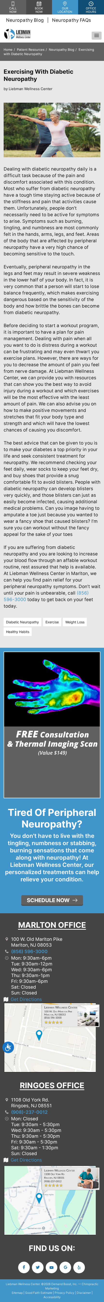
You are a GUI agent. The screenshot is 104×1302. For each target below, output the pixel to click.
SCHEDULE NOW (48, 900)
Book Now (39, 10)
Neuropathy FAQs (71, 20)
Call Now (13, 10)
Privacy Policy (64, 1293)
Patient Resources (31, 49)
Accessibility (52, 1297)
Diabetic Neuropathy (22, 622)
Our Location (65, 10)
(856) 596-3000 (29, 951)
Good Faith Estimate (38, 1293)
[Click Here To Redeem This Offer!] (52, 705)
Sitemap (17, 1293)
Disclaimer (84, 1293)
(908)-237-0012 (29, 1112)
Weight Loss (74, 622)
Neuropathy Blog (25, 20)
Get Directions (26, 999)
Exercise (52, 622)
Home (8, 49)
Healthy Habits (17, 632)
